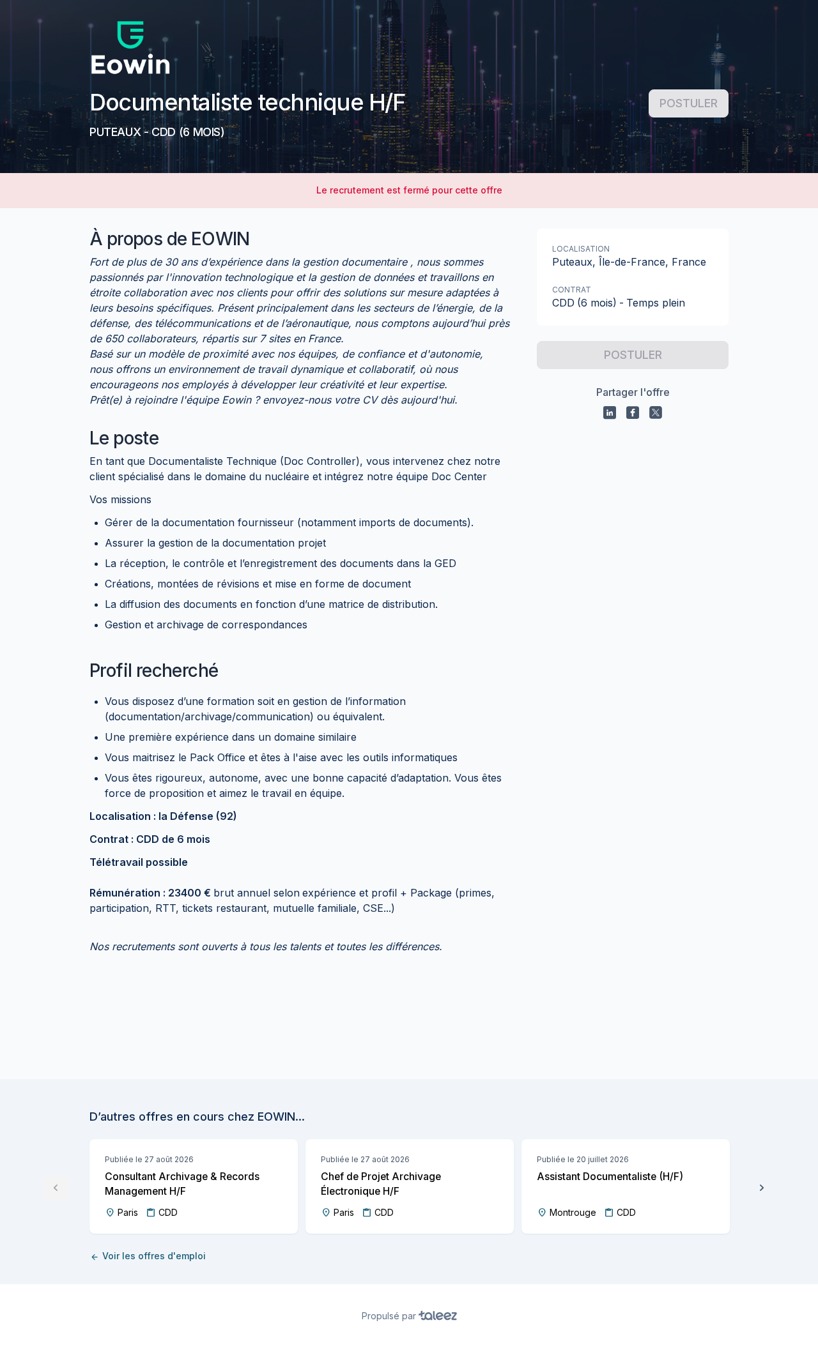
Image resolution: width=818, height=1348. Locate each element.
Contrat (571, 289)
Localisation (581, 249)
